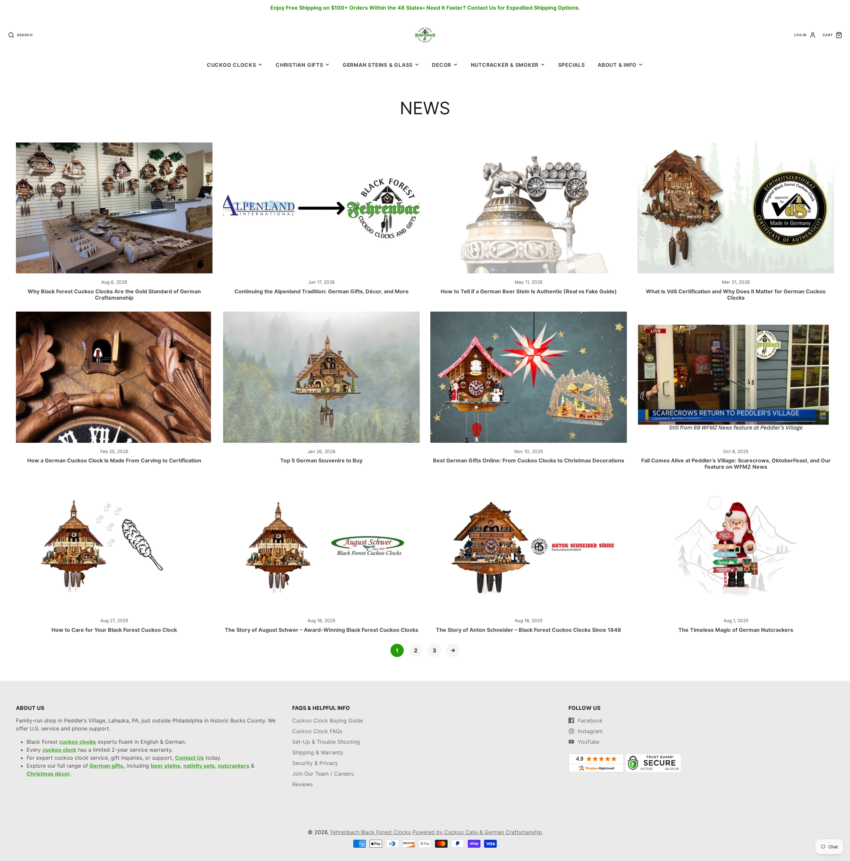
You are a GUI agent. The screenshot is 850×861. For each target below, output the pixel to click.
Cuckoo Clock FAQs (317, 731)
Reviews (302, 784)
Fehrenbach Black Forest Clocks (370, 832)
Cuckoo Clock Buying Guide (327, 720)
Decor (441, 65)
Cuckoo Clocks (231, 65)
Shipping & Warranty (317, 752)
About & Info (617, 65)
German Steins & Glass (378, 65)
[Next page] (453, 650)
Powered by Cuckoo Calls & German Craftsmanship (477, 832)
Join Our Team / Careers (323, 773)
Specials (571, 65)
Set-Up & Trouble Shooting (326, 741)
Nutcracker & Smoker (505, 65)
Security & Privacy (315, 763)
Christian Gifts (299, 65)
